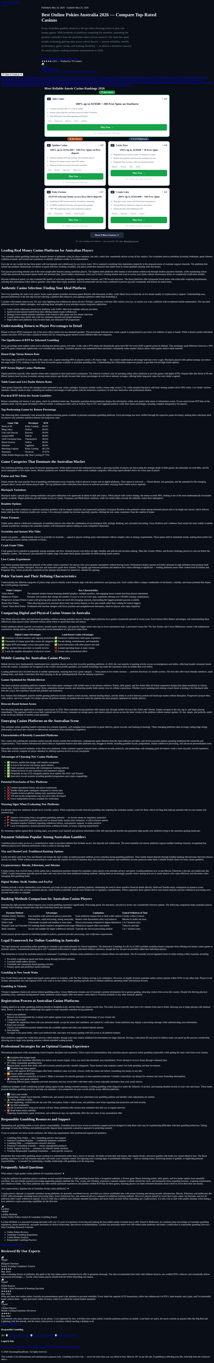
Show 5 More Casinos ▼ (107, 235)
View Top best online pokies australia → (60, 58)
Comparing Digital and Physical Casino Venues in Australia (83, 80)
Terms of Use (21, 1347)
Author (4, 5)
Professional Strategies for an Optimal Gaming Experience (29, 85)
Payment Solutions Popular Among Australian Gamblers (27, 82)
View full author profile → (13, 1245)
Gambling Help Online (17, 1335)
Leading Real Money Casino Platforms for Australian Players (30, 77)
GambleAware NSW (65, 1335)
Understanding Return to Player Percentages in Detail (138, 77)
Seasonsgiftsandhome (11, 2)
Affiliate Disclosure (37, 1347)
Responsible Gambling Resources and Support (80, 85)
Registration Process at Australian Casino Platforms (188, 82)
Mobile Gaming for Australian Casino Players (133, 80)
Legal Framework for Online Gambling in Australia (138, 82)
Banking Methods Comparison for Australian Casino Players (84, 82)
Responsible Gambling (42, 1335)
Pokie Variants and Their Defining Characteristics (31, 80)
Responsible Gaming (69, 1347)
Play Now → (107, 127)
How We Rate (53, 1347)
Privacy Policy (8, 1347)
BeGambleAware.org (131, 241)
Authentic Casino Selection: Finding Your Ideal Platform (85, 77)
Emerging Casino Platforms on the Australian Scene (180, 80)
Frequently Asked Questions (117, 85)
